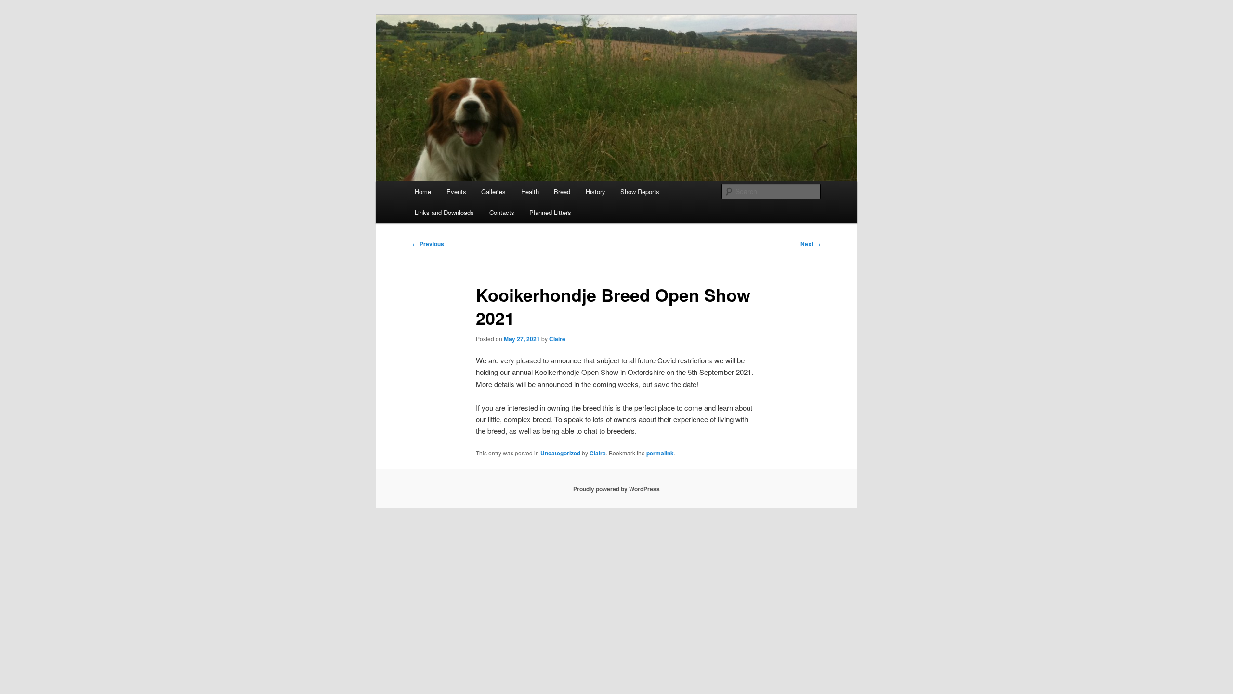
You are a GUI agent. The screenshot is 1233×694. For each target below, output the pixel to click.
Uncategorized (560, 453)
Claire (557, 338)
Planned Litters (550, 212)
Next (810, 244)
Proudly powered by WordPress (616, 488)
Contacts (501, 212)
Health (530, 191)
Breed (562, 191)
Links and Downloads (444, 212)
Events (456, 191)
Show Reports (639, 191)
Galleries (493, 191)
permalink (660, 453)
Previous (428, 244)
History (595, 191)
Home (423, 191)
